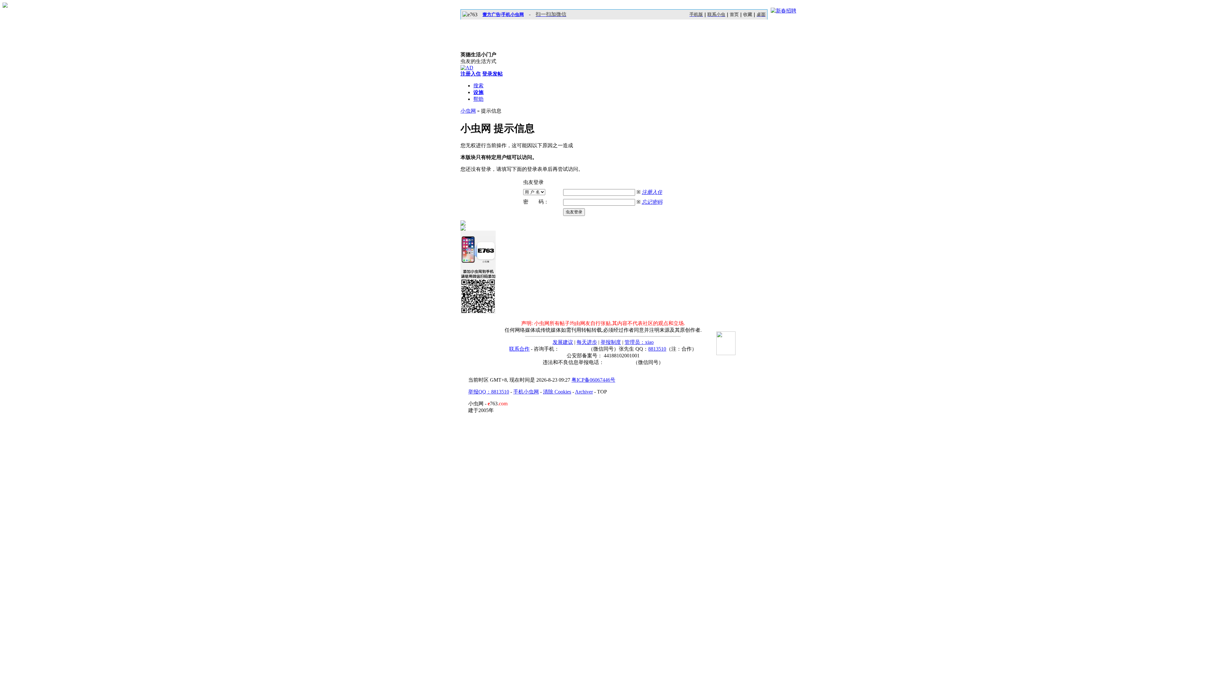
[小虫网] (489, 35)
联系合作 (519, 349)
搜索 (478, 85)
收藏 (747, 14)
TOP (602, 391)
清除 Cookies (557, 391)
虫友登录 (574, 212)
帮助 (478, 99)
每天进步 (587, 342)
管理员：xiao (639, 342)
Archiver (584, 391)
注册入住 (652, 192)
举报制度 (611, 342)
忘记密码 (652, 202)
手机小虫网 (526, 391)
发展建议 (563, 342)
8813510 (657, 349)
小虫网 (468, 111)
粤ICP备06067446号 (593, 380)
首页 (734, 14)
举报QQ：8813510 (488, 391)
